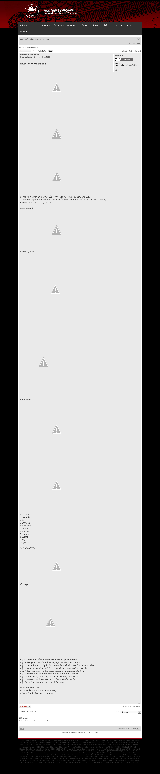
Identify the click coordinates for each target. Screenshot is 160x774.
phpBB (72, 733)
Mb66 (105, 745)
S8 (37, 742)
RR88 (109, 741)
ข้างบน (139, 703)
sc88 (81, 741)
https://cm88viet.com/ (111, 755)
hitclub (122, 749)
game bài (55, 753)
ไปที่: (117, 712)
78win (78, 742)
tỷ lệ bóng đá (47, 760)
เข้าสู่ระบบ (136, 43)
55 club (55, 762)
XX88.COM (87, 762)
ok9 (124, 741)
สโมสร (84, 25)
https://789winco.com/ (33, 753)
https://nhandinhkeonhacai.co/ (129, 758)
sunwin (114, 741)
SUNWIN (133, 747)
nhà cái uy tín (133, 762)
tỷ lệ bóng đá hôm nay (132, 757)
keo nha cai (25, 742)
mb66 (69, 760)
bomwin (58, 755)
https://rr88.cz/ (47, 745)
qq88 (103, 751)
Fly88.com (89, 757)
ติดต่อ (23, 32)
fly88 (136, 751)
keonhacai (136, 749)
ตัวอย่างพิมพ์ (138, 38)
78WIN (66, 751)
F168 (136, 742)
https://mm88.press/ (63, 742)
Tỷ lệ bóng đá (113, 758)
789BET (87, 741)
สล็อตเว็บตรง (135, 745)
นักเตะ (96, 25)
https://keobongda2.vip (27, 749)
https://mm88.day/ (36, 760)
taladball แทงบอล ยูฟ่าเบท (81, 760)
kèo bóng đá (114, 762)
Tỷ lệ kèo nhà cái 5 (91, 758)
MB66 (84, 745)
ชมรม (129, 25)
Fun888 (75, 757)
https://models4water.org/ (114, 751)
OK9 (38, 747)
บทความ (45, 25)
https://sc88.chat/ (96, 760)
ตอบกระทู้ (22, 50)
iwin (42, 758)
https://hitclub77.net (26, 757)
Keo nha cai (76, 755)
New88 (126, 751)
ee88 (106, 757)
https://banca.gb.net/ (113, 753)
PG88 (27, 745)
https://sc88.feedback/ (94, 745)
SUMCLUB (125, 747)
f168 (63, 755)
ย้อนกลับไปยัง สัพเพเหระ (28, 711)
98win (52, 755)
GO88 (119, 747)
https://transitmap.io (89, 749)
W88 (103, 753)
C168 (131, 742)
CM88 (32, 742)
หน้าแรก (24, 25)
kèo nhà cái (45, 747)
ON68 (39, 741)
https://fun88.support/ (89, 753)
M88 (92, 755)
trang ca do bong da (61, 758)
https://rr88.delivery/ (121, 742)
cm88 (34, 741)
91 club (61, 762)
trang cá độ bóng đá (74, 749)
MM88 (73, 742)
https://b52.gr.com (125, 755)
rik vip (83, 755)
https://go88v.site (61, 757)
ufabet (96, 757)
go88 (48, 751)
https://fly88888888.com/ (47, 742)
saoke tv (124, 753)
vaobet (68, 755)
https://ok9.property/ (29, 747)
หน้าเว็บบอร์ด (28, 39)
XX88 (94, 762)
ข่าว (34, 25)
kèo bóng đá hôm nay (116, 757)
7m (69, 747)
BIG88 (105, 760)
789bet (60, 751)
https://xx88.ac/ (41, 751)
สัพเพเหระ (38, 39)
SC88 (89, 742)
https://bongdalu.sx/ (30, 755)
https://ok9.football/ (71, 762)
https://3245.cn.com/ (59, 760)
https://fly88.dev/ (110, 747)
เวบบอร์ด (118, 25)
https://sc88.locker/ (109, 749)
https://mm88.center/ (74, 745)
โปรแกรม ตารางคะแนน (65, 25)
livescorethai (89, 751)
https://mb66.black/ (78, 747)
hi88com (135, 753)
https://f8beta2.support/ (106, 742)
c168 (98, 741)
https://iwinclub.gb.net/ (121, 760)
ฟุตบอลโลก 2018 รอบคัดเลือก (28, 48)
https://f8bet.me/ (124, 745)
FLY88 (93, 741)
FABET (110, 760)
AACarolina (28, 57)
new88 (28, 741)
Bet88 (22, 745)
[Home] (52, 18)
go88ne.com (74, 751)
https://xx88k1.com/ (59, 745)
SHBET (22, 741)
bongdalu (41, 755)
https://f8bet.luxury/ (132, 741)
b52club (63, 749)
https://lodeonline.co (43, 749)
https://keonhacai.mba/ (76, 758)
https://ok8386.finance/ (49, 741)
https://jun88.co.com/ (65, 741)
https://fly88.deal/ (36, 745)
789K (23, 753)
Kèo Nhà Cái (103, 758)
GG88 (42, 762)
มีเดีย (106, 25)
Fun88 (79, 753)
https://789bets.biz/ (27, 762)
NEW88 (76, 741)
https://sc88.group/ (45, 757)
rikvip (46, 758)
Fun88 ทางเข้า (65, 753)
